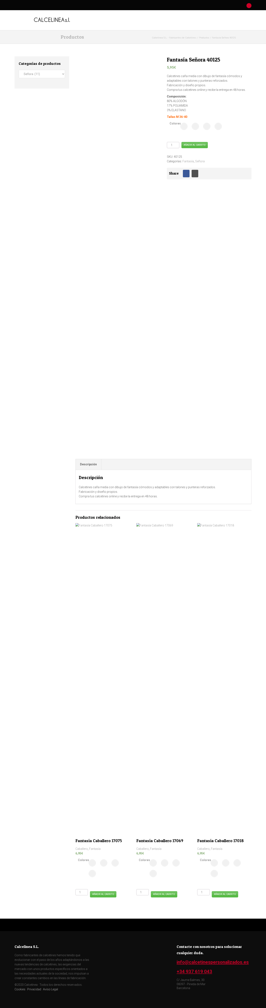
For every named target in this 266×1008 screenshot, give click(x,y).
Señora (200, 161)
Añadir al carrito (195, 145)
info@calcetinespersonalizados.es (213, 962)
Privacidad (34, 989)
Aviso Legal (50, 989)
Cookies (20, 989)
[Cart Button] (249, 5)
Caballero (81, 848)
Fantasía (188, 161)
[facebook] (190, 5)
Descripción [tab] (88, 464)
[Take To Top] (133, 925)
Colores (175, 123)
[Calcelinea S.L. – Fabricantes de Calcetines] (52, 19)
